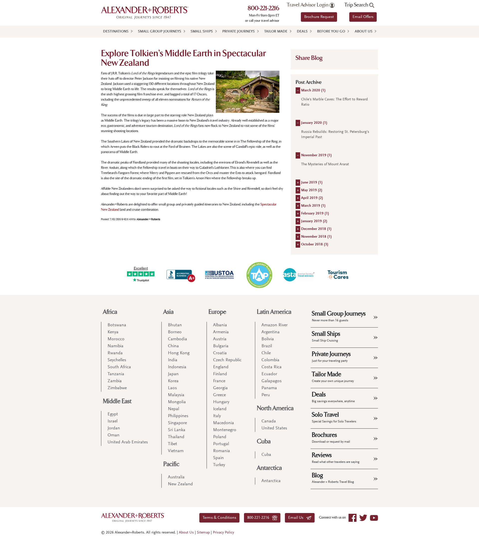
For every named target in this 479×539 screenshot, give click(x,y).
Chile (266, 353)
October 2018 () (314, 244)
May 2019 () (311, 190)
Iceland (220, 409)
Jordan (114, 428)
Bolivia (267, 339)
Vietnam (176, 451)
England (221, 367)
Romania (221, 451)
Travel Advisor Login (308, 5)
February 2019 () (315, 213)
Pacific (171, 464)
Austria (220, 339)
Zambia (115, 381)
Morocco (116, 339)
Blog (333, 478)
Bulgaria (221, 346)
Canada (268, 421)
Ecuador (269, 374)
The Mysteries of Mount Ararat (325, 164)
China (173, 346)
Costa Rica (271, 367)
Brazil (266, 346)
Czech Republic (227, 360)
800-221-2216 (263, 9)
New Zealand (180, 484)
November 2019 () (316, 155)
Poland (219, 437)
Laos (172, 388)
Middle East (117, 401)
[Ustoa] (220, 274)
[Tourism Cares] (338, 274)
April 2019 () (312, 198)
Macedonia (223, 423)
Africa (110, 312)
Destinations (115, 31)
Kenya (113, 332)
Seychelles (117, 360)
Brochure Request (319, 17)
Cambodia (177, 339)
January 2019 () (314, 221)
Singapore (177, 423)
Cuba (264, 441)
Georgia (220, 388)
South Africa (119, 367)
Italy (217, 416)
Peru (265, 395)
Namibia (115, 346)
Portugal (221, 444)
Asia (168, 312)
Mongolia (177, 402)
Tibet (172, 444)
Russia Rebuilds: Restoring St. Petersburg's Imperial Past (335, 134)
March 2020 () (313, 90)
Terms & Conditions (219, 518)
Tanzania (116, 374)
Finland (220, 374)
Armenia (221, 332)
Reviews (335, 458)
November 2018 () (316, 237)
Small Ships (202, 31)
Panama (269, 388)
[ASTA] (299, 275)
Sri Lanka (176, 430)
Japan (173, 374)
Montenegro (224, 430)
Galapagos (271, 381)
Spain (218, 458)
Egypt (113, 414)
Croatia (220, 353)
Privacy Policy (223, 533)
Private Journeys (238, 31)
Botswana (117, 325)
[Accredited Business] (180, 274)
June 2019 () (312, 182)
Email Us (297, 518)
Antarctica (269, 468)
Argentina (270, 332)
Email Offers (363, 17)
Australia (176, 477)
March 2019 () (313, 206)
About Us (363, 31)
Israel (113, 421)
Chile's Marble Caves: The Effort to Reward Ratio (334, 102)
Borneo (175, 332)
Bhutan (175, 325)
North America (275, 408)
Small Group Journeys (159, 31)
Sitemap (203, 533)
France (219, 381)
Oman (114, 435)
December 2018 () (316, 229)
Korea (173, 381)
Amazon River (274, 325)
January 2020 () (314, 123)
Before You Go (331, 31)
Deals (302, 31)
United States (274, 428)
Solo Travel (334, 417)
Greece (219, 395)
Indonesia (177, 367)
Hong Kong (179, 353)
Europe (217, 312)
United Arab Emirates (128, 442)
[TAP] (259, 275)
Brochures (331, 437)
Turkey (219, 465)
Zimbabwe (117, 388)
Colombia (270, 360)
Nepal (173, 409)
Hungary (221, 402)
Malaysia (176, 395)
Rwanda (115, 353)
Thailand (176, 437)
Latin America (274, 312)
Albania (220, 325)
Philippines (178, 416)
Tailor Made (275, 31)
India (172, 360)
